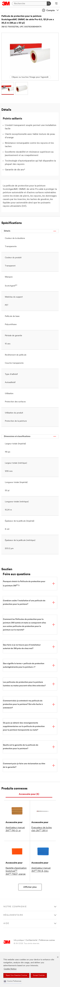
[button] (12, 981)
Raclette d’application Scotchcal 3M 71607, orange (16, 871)
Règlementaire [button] (13, 915)
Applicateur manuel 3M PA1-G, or (15, 829)
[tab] (29, 794)
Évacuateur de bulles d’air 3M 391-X (41, 829)
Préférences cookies (47, 940)
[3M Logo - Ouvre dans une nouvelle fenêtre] (6, 3)
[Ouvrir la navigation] (56, 4)
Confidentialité (31, 940)
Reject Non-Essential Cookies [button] (16, 975)
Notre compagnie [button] (15, 907)
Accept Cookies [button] (39, 975)
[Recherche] (49, 3)
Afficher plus (30, 887)
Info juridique (19, 940)
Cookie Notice (10, 969)
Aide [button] (6, 923)
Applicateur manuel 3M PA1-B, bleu (41, 869)
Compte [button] (50, 10)
